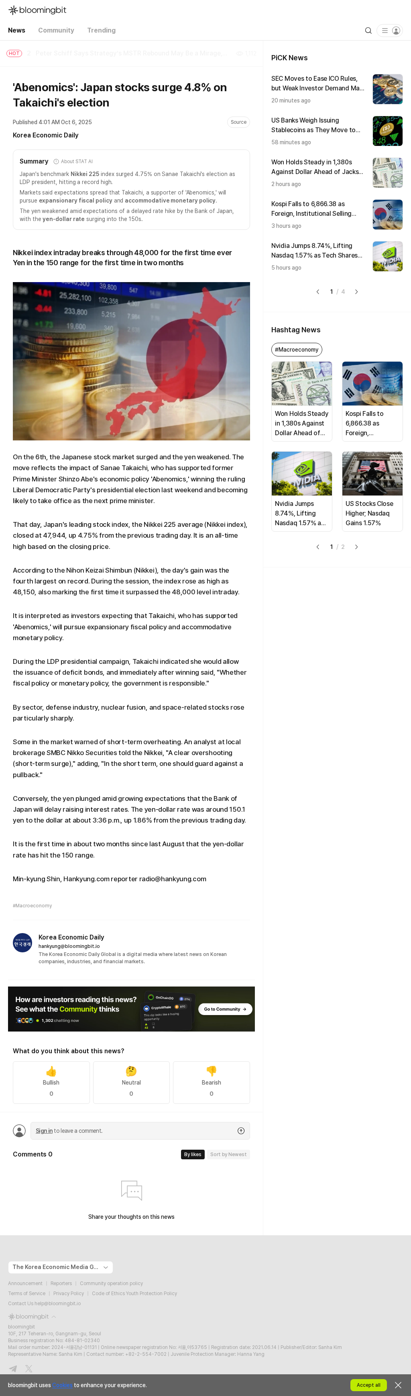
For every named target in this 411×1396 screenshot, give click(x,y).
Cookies (62, 1385)
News (16, 30)
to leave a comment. (69, 1131)
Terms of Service (26, 1293)
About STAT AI (76, 161)
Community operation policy (111, 1283)
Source (238, 122)
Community (56, 30)
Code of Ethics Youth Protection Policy (134, 1293)
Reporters (61, 1283)
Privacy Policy (68, 1293)
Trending (101, 30)
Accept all (368, 1385)
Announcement (25, 1283)
